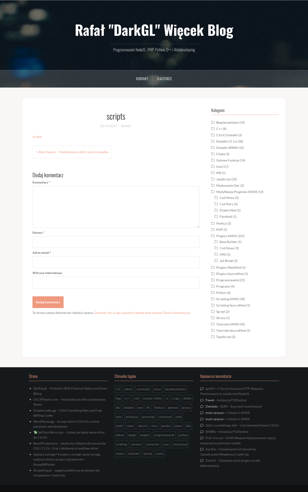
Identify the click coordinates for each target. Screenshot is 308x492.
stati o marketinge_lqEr (221, 425)
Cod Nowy (227, 198)
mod (178, 417)
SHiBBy (210, 431)
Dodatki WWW (227, 148)
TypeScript (223, 337)
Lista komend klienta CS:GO (259, 425)
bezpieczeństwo (175, 389)
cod (136, 398)
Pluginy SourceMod (230, 274)
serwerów (152, 444)
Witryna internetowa (47, 273)
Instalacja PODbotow (232, 400)
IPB (218, 173)
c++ (127, 398)
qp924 (209, 388)
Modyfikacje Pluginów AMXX (236, 192)
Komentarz (41, 182)
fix (148, 407)
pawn (178, 426)
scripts (37, 136)
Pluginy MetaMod (228, 267)
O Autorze (164, 78)
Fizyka (220, 154)
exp (140, 407)
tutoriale (133, 453)
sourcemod (180, 444)
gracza (186, 407)
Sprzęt (220, 311)
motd (119, 426)
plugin (132, 435)
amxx (157, 389)
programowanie (164, 435)
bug (118, 398)
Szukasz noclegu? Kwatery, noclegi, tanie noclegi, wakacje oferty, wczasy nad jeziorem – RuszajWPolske (67, 459)
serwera (136, 444)
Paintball (226, 216)
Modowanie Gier (228, 185)
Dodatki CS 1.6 (226, 141)
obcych (142, 426)
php (188, 426)
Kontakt (142, 78)
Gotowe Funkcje (227, 160)
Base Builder (228, 242)
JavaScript (223, 179)
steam (120, 453)
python (183, 435)
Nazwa (38, 232)
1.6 (118, 389)
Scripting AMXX (227, 299)
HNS (223, 254)
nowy (130, 426)
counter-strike (152, 398)
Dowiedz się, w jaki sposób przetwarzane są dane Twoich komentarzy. (142, 313)
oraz (154, 426)
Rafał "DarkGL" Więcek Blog (154, 29)
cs (167, 398)
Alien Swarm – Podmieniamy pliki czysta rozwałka (73, 152)
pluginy (145, 435)
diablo (187, 398)
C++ (219, 129)
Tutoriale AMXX (227, 324)
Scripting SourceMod (231, 305)
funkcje (159, 407)
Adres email (41, 252)
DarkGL (126, 126)
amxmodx (143, 389)
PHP (219, 229)
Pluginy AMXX (226, 236)
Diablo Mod (228, 210)
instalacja (132, 417)
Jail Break (226, 261)
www (159, 453)
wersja (148, 453)
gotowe (173, 407)
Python (221, 293)
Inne (219, 166)
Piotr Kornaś (214, 438)
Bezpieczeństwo (227, 122)
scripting (121, 444)
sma (166, 444)
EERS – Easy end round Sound (241, 406)
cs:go (176, 398)
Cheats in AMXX (238, 413)
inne (118, 417)
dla (118, 407)
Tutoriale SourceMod (231, 330)
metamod (165, 417)
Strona (220, 318)
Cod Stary (226, 204)
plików (120, 435)
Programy (223, 286)
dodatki (129, 407)
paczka (165, 426)
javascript (148, 417)
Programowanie (227, 280)
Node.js (221, 223)
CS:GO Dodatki (227, 135)
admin (128, 389)
